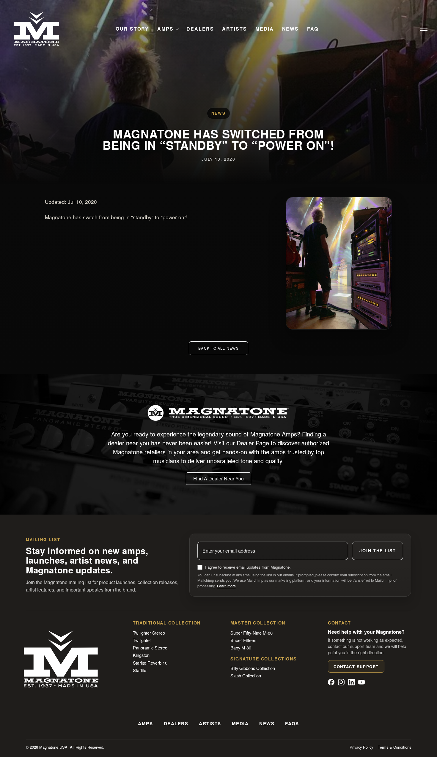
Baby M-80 (240, 647)
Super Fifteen (243, 640)
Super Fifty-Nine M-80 (251, 633)
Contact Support (356, 666)
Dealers (200, 28)
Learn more (226, 586)
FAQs (292, 723)
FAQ (312, 28)
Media (264, 28)
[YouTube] (361, 682)
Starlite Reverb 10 (150, 663)
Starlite (139, 670)
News (290, 28)
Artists (234, 28)
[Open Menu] (423, 29)
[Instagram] (341, 682)
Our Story (132, 28)
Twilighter (142, 640)
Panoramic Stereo (150, 647)
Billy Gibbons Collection (252, 668)
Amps (165, 28)
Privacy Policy (361, 747)
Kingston (141, 655)
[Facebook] (331, 682)
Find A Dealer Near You (218, 478)
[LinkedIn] (351, 682)
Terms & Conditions (394, 747)
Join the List (377, 550)
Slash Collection (245, 675)
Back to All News (218, 348)
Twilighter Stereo (149, 633)
